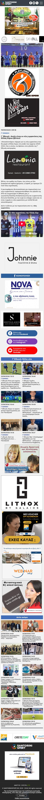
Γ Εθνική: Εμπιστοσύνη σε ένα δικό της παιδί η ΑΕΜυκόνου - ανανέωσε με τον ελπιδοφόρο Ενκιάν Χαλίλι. (32, 412)
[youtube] (33, 3)
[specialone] (23, 737)
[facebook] (30, 3)
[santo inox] (32, 39)
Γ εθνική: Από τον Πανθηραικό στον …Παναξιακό (8, 439)
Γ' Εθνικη (5, 133)
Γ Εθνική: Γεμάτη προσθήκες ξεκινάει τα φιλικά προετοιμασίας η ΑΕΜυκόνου (31, 383)
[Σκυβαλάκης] (18, 39)
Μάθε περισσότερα (22, 798)
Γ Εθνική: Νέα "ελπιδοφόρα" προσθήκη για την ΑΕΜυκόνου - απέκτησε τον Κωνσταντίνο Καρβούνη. (32, 439)
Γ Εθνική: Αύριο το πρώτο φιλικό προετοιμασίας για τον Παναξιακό (10, 410)
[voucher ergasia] (9, 737)
